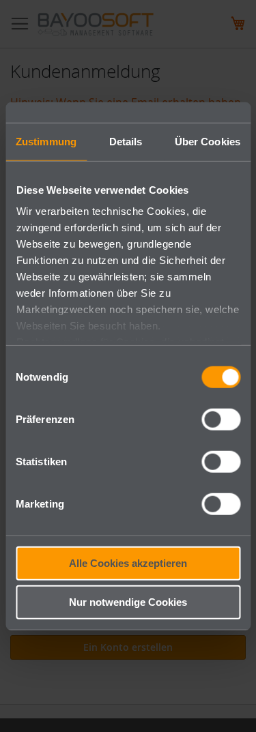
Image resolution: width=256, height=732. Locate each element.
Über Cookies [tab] (207, 141)
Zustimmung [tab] (46, 141)
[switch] (220, 420)
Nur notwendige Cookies (128, 602)
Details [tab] (126, 141)
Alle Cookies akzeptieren (128, 562)
